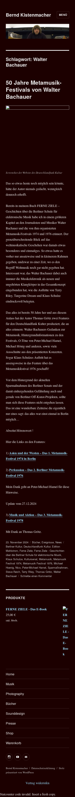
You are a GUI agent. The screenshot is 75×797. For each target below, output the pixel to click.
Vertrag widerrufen (37, 783)
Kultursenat (30, 559)
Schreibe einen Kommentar (36, 576)
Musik (10, 684)
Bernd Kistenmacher (28, 14)
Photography (15, 693)
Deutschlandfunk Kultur (37, 546)
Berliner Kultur (14, 546)
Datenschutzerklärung (43, 768)
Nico (18, 567)
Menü (63, 15)
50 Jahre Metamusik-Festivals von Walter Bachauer (33, 89)
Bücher (36, 542)
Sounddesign (15, 713)
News (58, 542)
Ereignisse (48, 542)
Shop (9, 733)
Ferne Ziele (26, 551)
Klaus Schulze (14, 559)
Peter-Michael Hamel (34, 567)
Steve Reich (13, 572)
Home (10, 674)
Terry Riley (28, 572)
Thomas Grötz (43, 572)
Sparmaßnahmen (58, 567)
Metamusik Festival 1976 (37, 563)
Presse (11, 723)
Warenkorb (13, 743)
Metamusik (45, 559)
